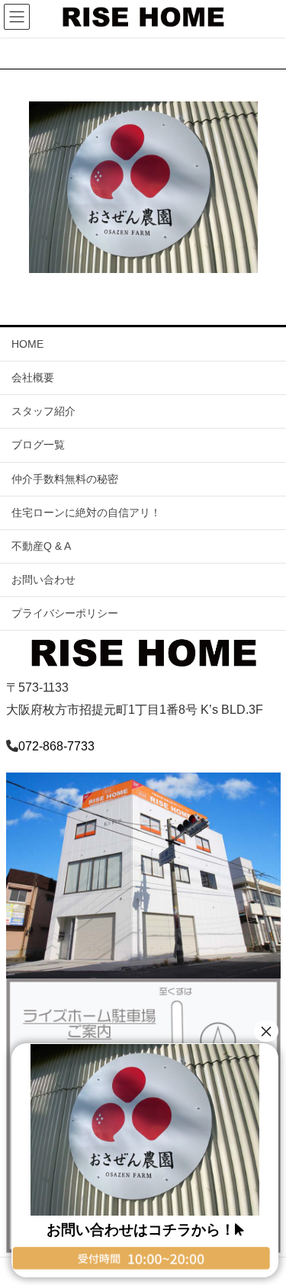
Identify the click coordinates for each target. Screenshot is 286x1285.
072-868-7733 (56, 746)
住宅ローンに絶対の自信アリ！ (86, 512)
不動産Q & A (41, 546)
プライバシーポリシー (64, 613)
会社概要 (32, 377)
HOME (27, 344)
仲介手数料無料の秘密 (64, 479)
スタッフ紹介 (43, 411)
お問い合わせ (43, 579)
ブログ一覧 (38, 445)
